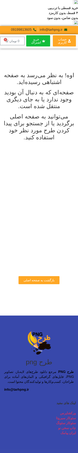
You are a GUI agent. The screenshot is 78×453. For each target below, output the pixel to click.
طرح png (39, 362)
